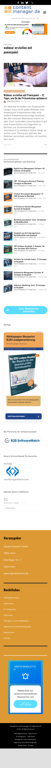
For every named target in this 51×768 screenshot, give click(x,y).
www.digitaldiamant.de (16, 573)
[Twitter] (26, 2)
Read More (7, 145)
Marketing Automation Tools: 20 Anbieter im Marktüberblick (30, 220)
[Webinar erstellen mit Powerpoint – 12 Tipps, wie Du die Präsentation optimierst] (21, 75)
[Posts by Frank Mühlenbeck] (5, 101)
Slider (22, 91)
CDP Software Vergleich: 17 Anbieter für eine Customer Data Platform (29, 247)
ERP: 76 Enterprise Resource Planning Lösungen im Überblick (29, 182)
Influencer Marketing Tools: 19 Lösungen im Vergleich (29, 286)
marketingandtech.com (16, 479)
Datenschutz (9, 603)
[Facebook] (18, 2)
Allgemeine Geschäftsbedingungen (17, 626)
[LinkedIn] (22, 2)
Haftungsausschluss (12, 598)
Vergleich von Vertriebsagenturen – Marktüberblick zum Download (28, 234)
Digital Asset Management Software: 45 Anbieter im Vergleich (29, 169)
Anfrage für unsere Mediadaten (16, 621)
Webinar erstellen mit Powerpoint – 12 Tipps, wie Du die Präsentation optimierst (25, 96)
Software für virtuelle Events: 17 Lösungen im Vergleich (30, 260)
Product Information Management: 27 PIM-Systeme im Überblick (28, 194)
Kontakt (7, 638)
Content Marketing (11, 91)
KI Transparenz (10, 609)
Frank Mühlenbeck (13, 101)
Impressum (8, 615)
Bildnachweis (9, 632)
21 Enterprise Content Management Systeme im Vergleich (27, 207)
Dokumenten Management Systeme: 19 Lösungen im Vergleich (28, 273)
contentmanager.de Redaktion (25, 173)
